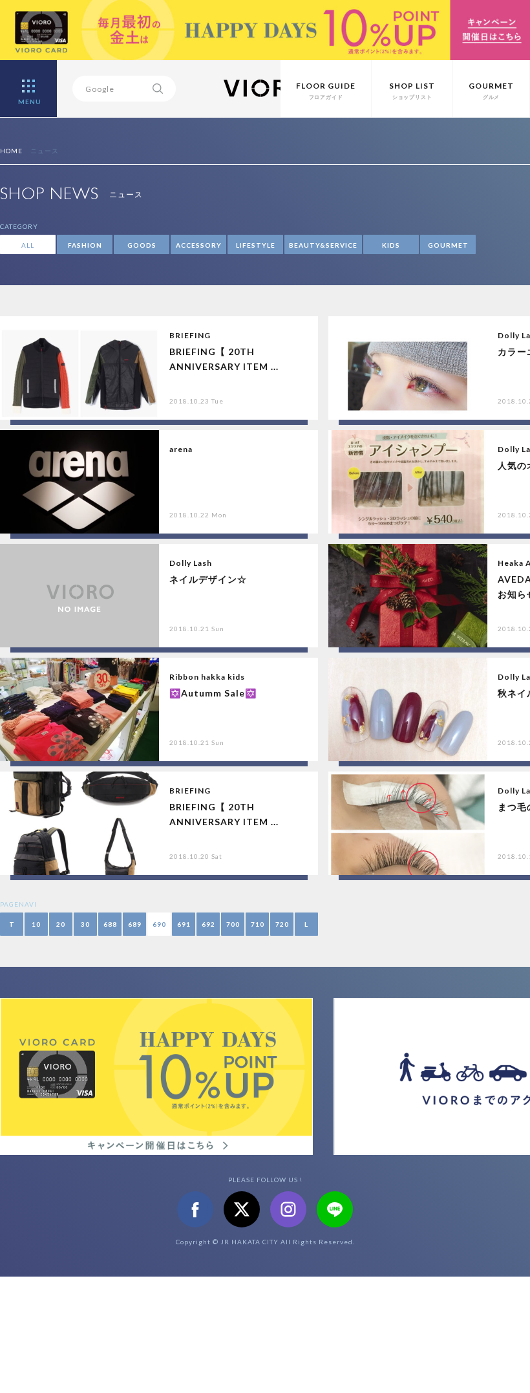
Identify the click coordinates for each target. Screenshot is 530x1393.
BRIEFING (190, 335)
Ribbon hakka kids (207, 677)
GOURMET (448, 245)
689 (135, 924)
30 (85, 924)
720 (282, 924)
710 (257, 924)
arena (181, 449)
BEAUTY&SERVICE (323, 245)
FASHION (85, 245)
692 (208, 924)
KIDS (391, 245)
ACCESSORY (199, 245)
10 (36, 924)
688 (110, 924)
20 (60, 924)
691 (184, 924)
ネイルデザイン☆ (208, 579)
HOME (11, 151)
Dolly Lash (190, 563)
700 (233, 924)
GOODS (141, 245)
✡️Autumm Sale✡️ (213, 692)
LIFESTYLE (255, 245)
